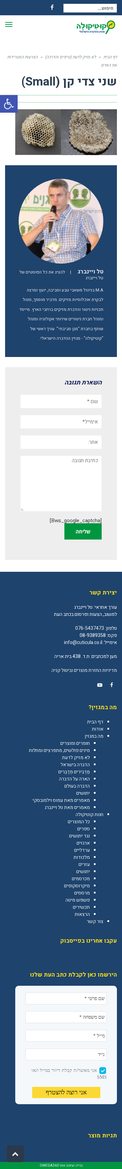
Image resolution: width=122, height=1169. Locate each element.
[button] (9, 104)
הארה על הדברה (74, 779)
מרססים (82, 893)
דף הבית (95, 721)
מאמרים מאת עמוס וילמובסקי (61, 800)
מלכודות (82, 857)
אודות (97, 729)
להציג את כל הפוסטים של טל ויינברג (61, 275)
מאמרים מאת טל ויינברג (67, 807)
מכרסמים (81, 878)
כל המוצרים (79, 821)
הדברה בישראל (75, 764)
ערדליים (82, 850)
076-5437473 (89, 628)
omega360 (49, 1165)
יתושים (83, 793)
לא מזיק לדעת (76, 757)
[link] (111, 685)
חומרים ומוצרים (75, 743)
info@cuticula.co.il (83, 642)
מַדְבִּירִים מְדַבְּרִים (74, 771)
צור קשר (95, 921)
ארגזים (83, 843)
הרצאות (82, 914)
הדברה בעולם (77, 786)
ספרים (83, 828)
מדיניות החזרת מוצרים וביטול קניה (84, 670)
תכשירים (81, 907)
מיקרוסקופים (77, 885)
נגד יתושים (79, 836)
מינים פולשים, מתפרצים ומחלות (59, 750)
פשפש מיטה (77, 900)
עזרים (84, 864)
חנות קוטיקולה (89, 814)
